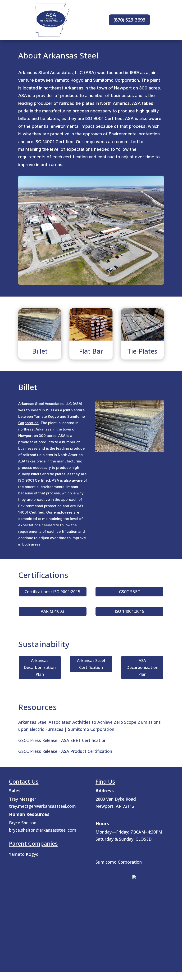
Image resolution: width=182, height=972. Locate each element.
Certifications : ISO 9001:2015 (52, 591)
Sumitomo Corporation (116, 80)
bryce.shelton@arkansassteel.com (42, 830)
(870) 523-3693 (129, 20)
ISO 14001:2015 (129, 611)
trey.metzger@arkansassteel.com (42, 806)
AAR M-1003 (52, 611)
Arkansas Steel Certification (91, 664)
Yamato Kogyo (68, 80)
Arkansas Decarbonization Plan (40, 667)
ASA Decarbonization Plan (142, 667)
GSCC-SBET (129, 591)
